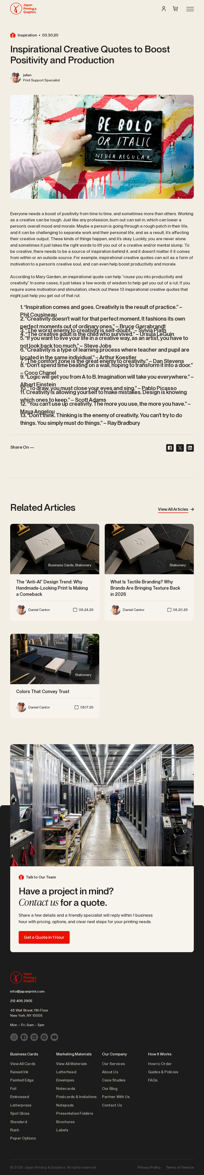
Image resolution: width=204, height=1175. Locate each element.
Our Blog (109, 1088)
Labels (62, 1130)
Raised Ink (19, 1072)
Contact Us (112, 1105)
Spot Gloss (19, 1113)
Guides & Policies (163, 1072)
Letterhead (66, 1072)
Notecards (65, 1088)
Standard (18, 1122)
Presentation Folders (74, 1113)
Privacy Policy (149, 1167)
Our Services (113, 1064)
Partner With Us (116, 1097)
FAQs (153, 1080)
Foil (13, 1088)
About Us (110, 1072)
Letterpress (20, 1105)
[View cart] (175, 8)
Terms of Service (180, 1167)
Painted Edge (22, 1080)
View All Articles (173, 509)
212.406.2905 (21, 1001)
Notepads (65, 1105)
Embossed (19, 1097)
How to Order (160, 1064)
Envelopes (65, 1080)
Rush (14, 1130)
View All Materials (71, 1064)
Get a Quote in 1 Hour (44, 937)
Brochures (65, 1122)
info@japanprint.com (27, 991)
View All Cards (22, 1064)
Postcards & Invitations (76, 1097)
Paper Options (23, 1138)
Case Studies (114, 1080)
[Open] (189, 9)
